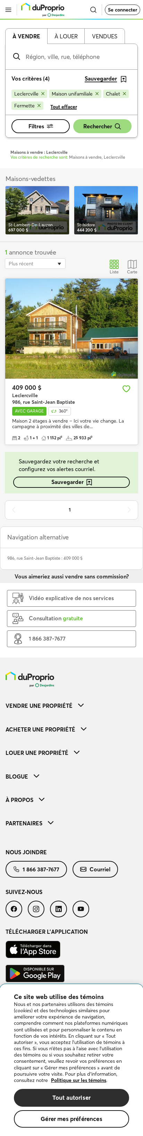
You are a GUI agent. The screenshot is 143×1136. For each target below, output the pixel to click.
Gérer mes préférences (71, 1118)
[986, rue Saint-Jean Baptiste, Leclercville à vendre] (71, 329)
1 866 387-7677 (41, 869)
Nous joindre (26, 852)
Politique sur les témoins (78, 1080)
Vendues (104, 36)
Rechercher (97, 126)
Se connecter (122, 10)
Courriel (100, 869)
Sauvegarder (67, 481)
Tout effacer (63, 107)
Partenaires (24, 823)
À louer (66, 36)
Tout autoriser (71, 1097)
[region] (71, 1060)
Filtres (36, 126)
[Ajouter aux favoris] (126, 389)
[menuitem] (71, 705)
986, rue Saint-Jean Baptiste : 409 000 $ (45, 558)
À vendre (26, 36)
